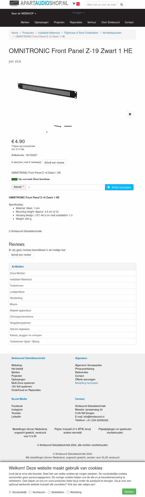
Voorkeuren (39, 492)
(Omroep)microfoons (21, 316)
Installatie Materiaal (21, 279)
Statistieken (57, 492)
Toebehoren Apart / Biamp (24, 341)
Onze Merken (17, 273)
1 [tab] (47, 132)
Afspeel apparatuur (20, 310)
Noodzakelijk (19, 492)
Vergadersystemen (20, 322)
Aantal (18, 186)
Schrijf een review (54, 162)
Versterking (16, 298)
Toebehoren (17, 285)
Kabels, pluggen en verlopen (26, 335)
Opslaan (129, 491)
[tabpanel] (57, 126)
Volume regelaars (20, 329)
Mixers (13, 304)
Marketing (76, 492)
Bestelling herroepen (86, 383)
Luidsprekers (17, 291)
